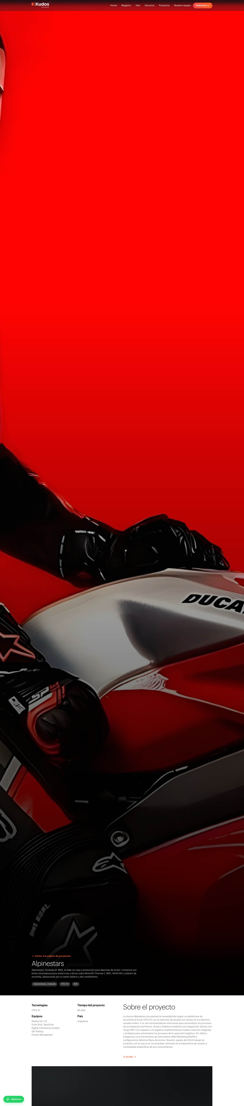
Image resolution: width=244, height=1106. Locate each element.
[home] (41, 5)
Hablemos (16, 1099)
